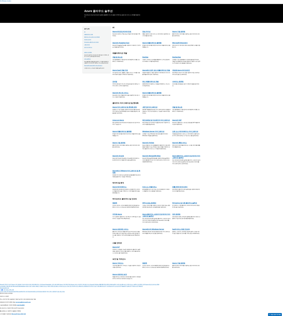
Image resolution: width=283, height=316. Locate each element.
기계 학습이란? (110, 286)
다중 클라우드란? (101, 286)
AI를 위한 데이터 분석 (179, 187)
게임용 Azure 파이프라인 (181, 70)
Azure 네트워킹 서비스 (120, 229)
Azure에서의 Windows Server (153, 229)
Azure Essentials (46, 284)
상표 (58, 291)
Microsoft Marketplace (19, 286)
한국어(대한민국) (4, 288)
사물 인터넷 (87, 44)
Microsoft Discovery (180, 43)
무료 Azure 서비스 (73, 284)
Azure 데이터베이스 (119, 187)
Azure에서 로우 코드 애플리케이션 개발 (156, 70)
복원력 (114, 203)
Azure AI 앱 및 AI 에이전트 (121, 31)
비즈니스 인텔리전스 (149, 187)
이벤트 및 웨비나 (54, 286)
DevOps (145, 57)
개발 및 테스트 (117, 57)
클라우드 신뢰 (38, 284)
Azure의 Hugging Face (120, 43)
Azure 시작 (14, 284)
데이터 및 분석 (87, 39)
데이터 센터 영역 (29, 284)
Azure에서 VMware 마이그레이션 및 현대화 (126, 172)
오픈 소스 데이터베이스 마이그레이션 (185, 131)
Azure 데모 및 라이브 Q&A (152, 284)
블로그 (38, 286)
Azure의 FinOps (148, 143)
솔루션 (115, 284)
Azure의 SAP (177, 120)
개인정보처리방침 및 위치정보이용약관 (36, 291)
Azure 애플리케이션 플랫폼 (151, 43)
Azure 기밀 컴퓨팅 (178, 31)
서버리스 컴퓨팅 (178, 81)
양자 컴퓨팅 (176, 214)
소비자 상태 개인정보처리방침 (8, 291)
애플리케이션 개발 (88, 34)
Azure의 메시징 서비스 (120, 93)
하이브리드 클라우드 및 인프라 (91, 42)
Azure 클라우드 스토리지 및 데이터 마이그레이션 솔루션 (186, 157)
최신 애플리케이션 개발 (150, 81)
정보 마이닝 (146, 31)
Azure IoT (116, 247)
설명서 (34, 286)
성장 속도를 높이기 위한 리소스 (125, 284)
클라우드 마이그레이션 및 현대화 (92, 37)
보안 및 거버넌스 (88, 47)
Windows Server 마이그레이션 (153, 131)
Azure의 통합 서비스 (179, 143)
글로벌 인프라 (21, 284)
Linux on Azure (118, 120)
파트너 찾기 (29, 286)
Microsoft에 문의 (20, 291)
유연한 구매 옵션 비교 (84, 284)
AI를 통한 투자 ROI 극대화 (106, 284)
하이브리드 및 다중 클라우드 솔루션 (184, 203)
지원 (144, 284)
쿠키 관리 (49, 291)
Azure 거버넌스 (117, 263)
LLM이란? (129, 286)
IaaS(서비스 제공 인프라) (181, 229)
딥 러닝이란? (118, 286)
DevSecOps (176, 57)
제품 (58, 284)
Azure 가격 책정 (63, 284)
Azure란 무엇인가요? (5, 284)
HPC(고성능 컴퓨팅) (149, 203)
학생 (49, 286)
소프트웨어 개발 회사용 (6, 286)
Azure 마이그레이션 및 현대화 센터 (124, 107)
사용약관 (54, 291)
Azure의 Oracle (118, 156)
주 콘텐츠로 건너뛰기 (5, 1)
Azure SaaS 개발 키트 (120, 70)
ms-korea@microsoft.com (23, 302)
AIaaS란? (124, 286)
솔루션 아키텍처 (88, 52)
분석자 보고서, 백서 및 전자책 (67, 286)
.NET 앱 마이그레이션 (149, 107)
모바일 (114, 81)
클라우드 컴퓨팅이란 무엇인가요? (88, 286)
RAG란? (141, 286)
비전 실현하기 (87, 59)
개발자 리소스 (43, 286)
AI (84, 32)
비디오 (77, 286)
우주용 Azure (117, 214)
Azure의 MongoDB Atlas (151, 156)
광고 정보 (62, 291)
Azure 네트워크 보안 (119, 274)
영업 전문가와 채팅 (276, 314)
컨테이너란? (135, 286)
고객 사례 (53, 284)
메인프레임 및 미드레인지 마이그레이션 (156, 120)
